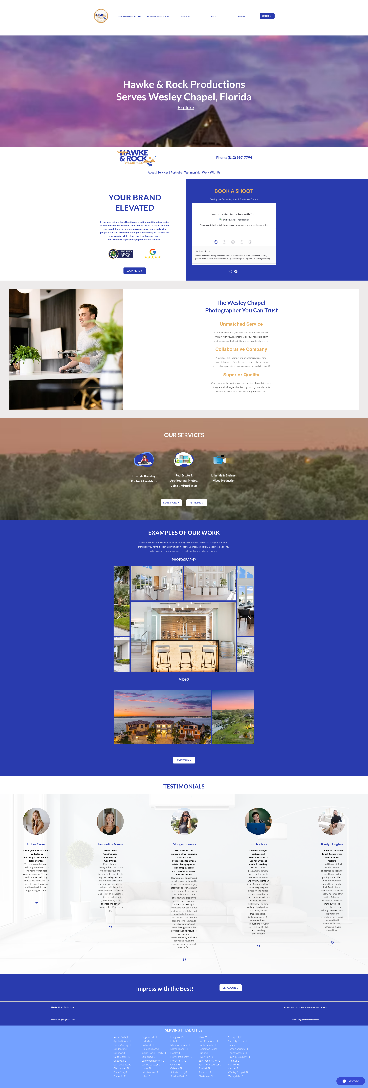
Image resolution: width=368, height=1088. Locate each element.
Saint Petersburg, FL (210, 1064)
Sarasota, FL (205, 1072)
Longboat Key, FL (179, 1037)
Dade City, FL (120, 1072)
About (152, 172)
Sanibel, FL (204, 1068)
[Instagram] (230, 271)
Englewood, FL (149, 1037)
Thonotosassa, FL (238, 1052)
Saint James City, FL (209, 1060)
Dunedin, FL (120, 1076)
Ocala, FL (175, 1064)
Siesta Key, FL (206, 1076)
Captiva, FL (119, 1060)
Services (163, 172)
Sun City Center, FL (238, 1041)
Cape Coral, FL (121, 1056)
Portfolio (176, 172)
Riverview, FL (206, 1056)
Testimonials (192, 172)
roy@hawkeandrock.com (308, 1019)
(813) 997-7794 (240, 157)
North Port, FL (178, 1060)
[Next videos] (250, 716)
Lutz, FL (174, 1041)
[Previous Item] (118, 619)
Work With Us (211, 172)
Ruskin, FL (204, 1052)
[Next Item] (249, 619)
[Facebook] (236, 271)
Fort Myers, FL (149, 1041)
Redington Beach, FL (210, 1048)
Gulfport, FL (148, 1044)
